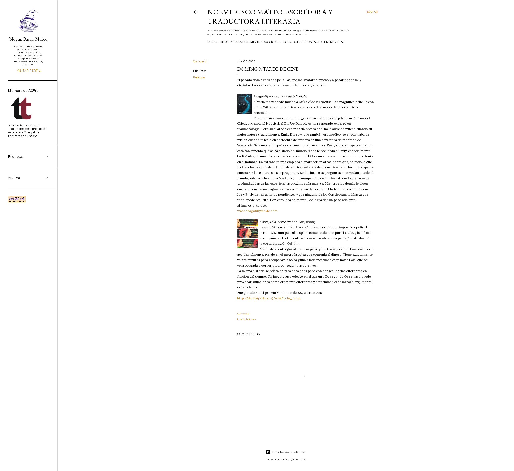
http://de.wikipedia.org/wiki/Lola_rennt (269, 298)
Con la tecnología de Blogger (288, 451)
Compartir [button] (200, 61)
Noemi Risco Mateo (28, 39)
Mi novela (239, 42)
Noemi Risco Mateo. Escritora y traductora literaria (269, 16)
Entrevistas (334, 42)
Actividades (293, 42)
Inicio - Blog (217, 42)
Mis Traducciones (265, 42)
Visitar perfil (28, 70)
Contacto (313, 42)
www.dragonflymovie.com (257, 211)
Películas (199, 77)
